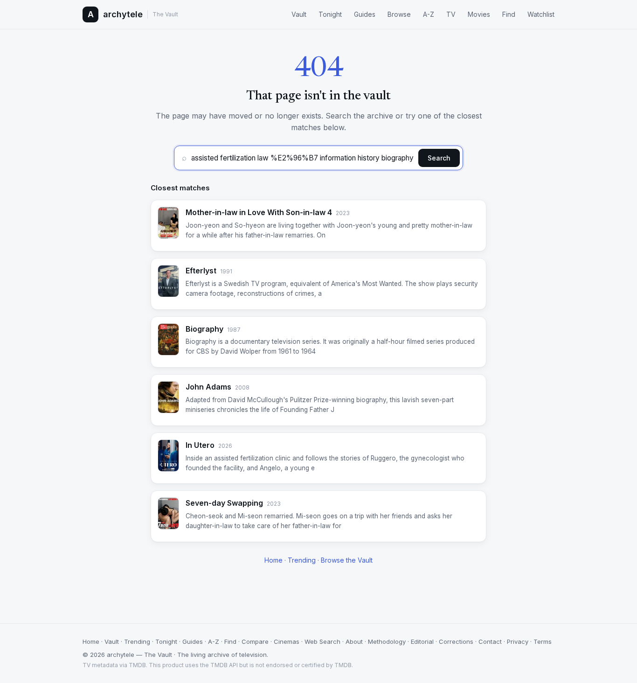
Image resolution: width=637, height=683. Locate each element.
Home (273, 560)
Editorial (422, 641)
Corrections (456, 641)
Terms (542, 641)
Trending (302, 560)
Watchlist (540, 14)
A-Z (428, 14)
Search (439, 158)
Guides (364, 14)
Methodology (387, 641)
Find (508, 14)
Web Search (322, 641)
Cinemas (286, 641)
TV (451, 14)
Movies (479, 14)
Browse (399, 14)
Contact (490, 641)
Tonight (330, 14)
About (354, 641)
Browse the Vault (347, 560)
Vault (298, 14)
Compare (255, 641)
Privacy (517, 641)
